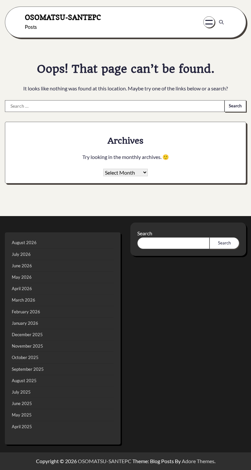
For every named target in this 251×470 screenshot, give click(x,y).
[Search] (221, 22)
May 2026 (22, 277)
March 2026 (23, 300)
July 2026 (21, 254)
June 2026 (22, 265)
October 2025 (25, 357)
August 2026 (24, 242)
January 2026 (25, 323)
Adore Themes (198, 461)
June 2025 (22, 403)
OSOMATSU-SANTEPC (63, 17)
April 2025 (22, 426)
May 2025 (22, 414)
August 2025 (24, 380)
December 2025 (27, 334)
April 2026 (22, 288)
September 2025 (28, 369)
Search (144, 233)
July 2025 (21, 392)
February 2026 (26, 311)
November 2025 (27, 346)
